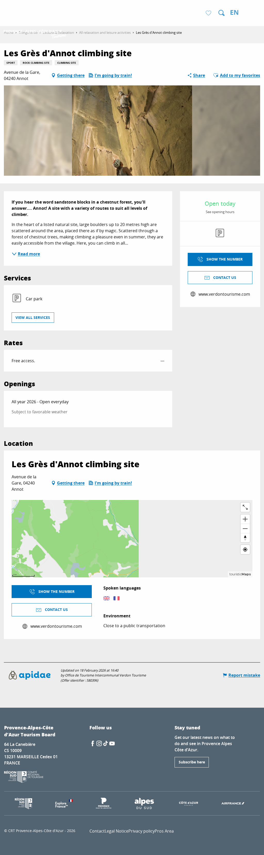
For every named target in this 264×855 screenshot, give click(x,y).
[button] (221, 13)
